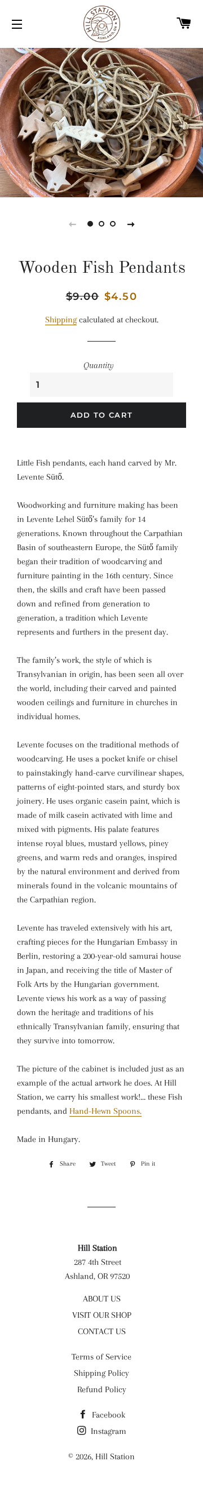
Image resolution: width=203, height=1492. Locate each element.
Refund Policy (101, 1389)
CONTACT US (102, 1331)
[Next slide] (130, 223)
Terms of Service (101, 1357)
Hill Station (115, 1456)
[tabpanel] (101, 121)
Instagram (107, 1431)
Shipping (61, 320)
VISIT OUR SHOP (101, 1315)
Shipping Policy (101, 1373)
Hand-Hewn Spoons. (105, 1111)
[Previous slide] (72, 223)
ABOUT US (102, 1299)
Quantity (98, 365)
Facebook (107, 1415)
